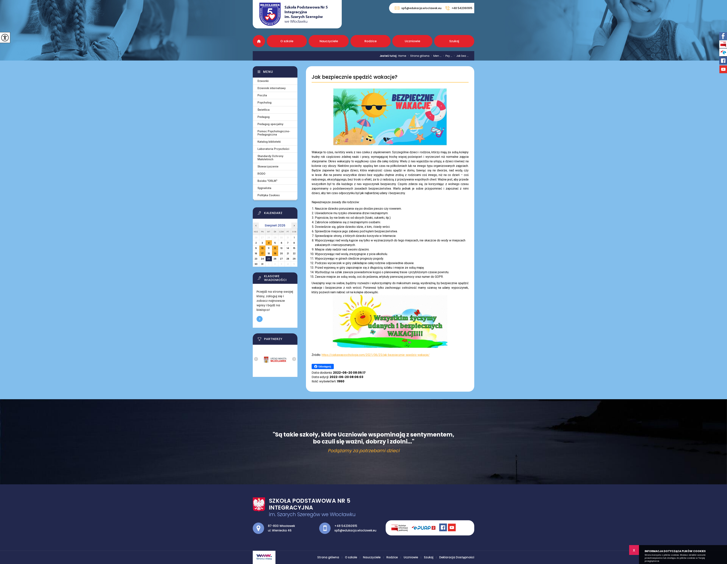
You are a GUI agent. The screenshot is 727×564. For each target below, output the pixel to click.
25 (268, 258)
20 (281, 253)
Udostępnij (324, 366)
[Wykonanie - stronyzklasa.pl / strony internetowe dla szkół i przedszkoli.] (264, 557)
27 (281, 258)
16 (256, 253)
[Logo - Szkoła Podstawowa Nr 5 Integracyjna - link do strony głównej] (297, 14)
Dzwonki (263, 81)
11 (268, 248)
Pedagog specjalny (270, 124)
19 (275, 253)
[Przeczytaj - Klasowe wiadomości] (279, 279)
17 (262, 253)
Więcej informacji (260, 319)
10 (262, 248)
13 (281, 248)
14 (288, 248)
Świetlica (263, 109)
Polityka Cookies (268, 195)
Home (402, 55)
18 (269, 253)
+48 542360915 (462, 8)
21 (288, 253)
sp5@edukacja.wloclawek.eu (421, 8)
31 (262, 264)
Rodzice (370, 41)
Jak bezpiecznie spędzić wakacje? (354, 77)
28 (287, 258)
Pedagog (263, 117)
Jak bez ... (461, 55)
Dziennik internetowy (271, 88)
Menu (268, 72)
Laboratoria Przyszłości (273, 149)
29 (294, 258)
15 (294, 248)
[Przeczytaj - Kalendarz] (279, 214)
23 (256, 258)
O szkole (286, 41)
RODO (261, 173)
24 (262, 258)
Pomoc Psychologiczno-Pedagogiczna (273, 133)
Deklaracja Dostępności (456, 557)
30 (256, 264)
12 (275, 248)
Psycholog (264, 102)
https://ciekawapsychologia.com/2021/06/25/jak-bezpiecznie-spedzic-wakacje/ (376, 355)
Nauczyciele (329, 41)
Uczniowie (412, 41)
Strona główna (259, 41)
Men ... (436, 55)
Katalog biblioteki (269, 141)
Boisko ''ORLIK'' (267, 181)
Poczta (262, 95)
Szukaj (454, 41)
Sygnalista (264, 188)
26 (275, 258)
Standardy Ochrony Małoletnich (270, 157)
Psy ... (447, 55)
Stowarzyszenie (267, 166)
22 (294, 253)
